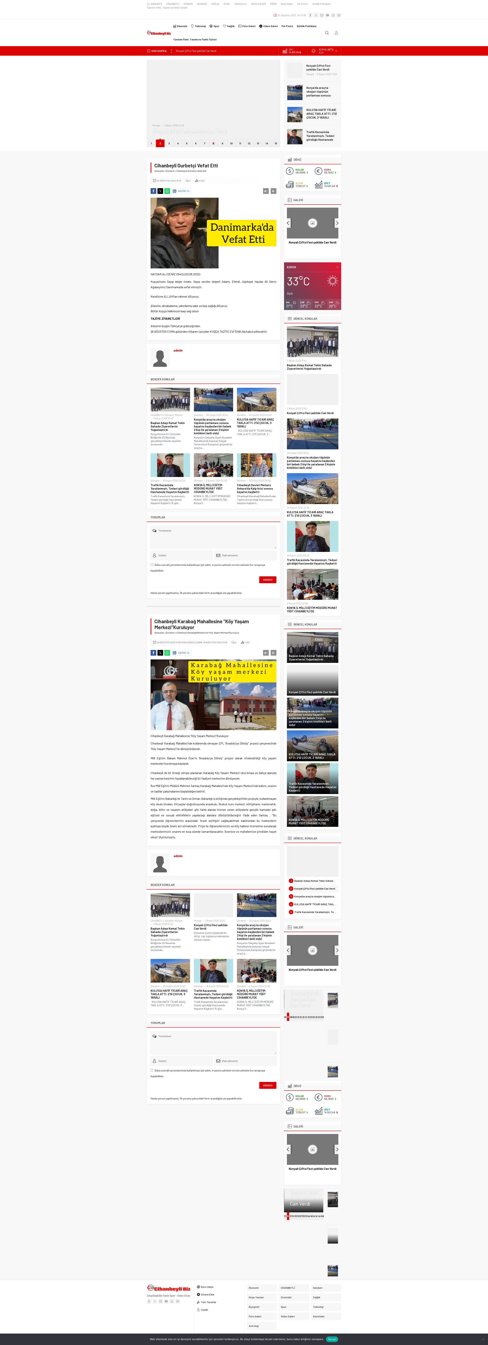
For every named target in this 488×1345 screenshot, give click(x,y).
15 (276, 143)
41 (311, 1216)
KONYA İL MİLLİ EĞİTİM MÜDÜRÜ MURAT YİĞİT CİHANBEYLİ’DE (321, 135)
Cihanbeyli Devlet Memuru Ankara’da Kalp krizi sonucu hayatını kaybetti (255, 488)
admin (177, 350)
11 (240, 143)
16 (285, 1017)
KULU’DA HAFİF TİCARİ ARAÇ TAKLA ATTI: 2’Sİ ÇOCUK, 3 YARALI (321, 91)
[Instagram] (321, 15)
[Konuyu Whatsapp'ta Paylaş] (167, 191)
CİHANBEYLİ (157, 415)
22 (301, 1017)
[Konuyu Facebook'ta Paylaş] (153, 191)
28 (317, 1017)
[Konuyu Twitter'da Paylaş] (160, 191)
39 (306, 1216)
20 (296, 1017)
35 (296, 1216)
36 (298, 1216)
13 (258, 143)
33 (290, 1216)
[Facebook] (310, 15)
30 (322, 1017)
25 (309, 1017)
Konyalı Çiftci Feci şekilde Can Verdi (211, 926)
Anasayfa (159, 170)
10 (231, 143)
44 (320, 1216)
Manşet (178, 415)
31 (285, 1216)
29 (319, 1017)
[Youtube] (327, 15)
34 (293, 1216)
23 (304, 1017)
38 (304, 1216)
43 (317, 1216)
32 (288, 1216)
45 (322, 1216)
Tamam (332, 1339)
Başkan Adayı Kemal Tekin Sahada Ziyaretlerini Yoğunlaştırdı (168, 426)
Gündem (156, 113)
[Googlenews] (339, 15)
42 (314, 1216)
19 (293, 1017)
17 (288, 1017)
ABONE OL (184, 191)
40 (309, 1216)
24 (307, 1017)
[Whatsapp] (333, 15)
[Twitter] (316, 15)
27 (314, 1017)
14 (267, 143)
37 (301, 1216)
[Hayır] (483, 1339)
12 (249, 143)
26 (312, 1017)
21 (298, 1017)
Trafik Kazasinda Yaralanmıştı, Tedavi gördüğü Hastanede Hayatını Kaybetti (320, 115)
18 (290, 1017)
